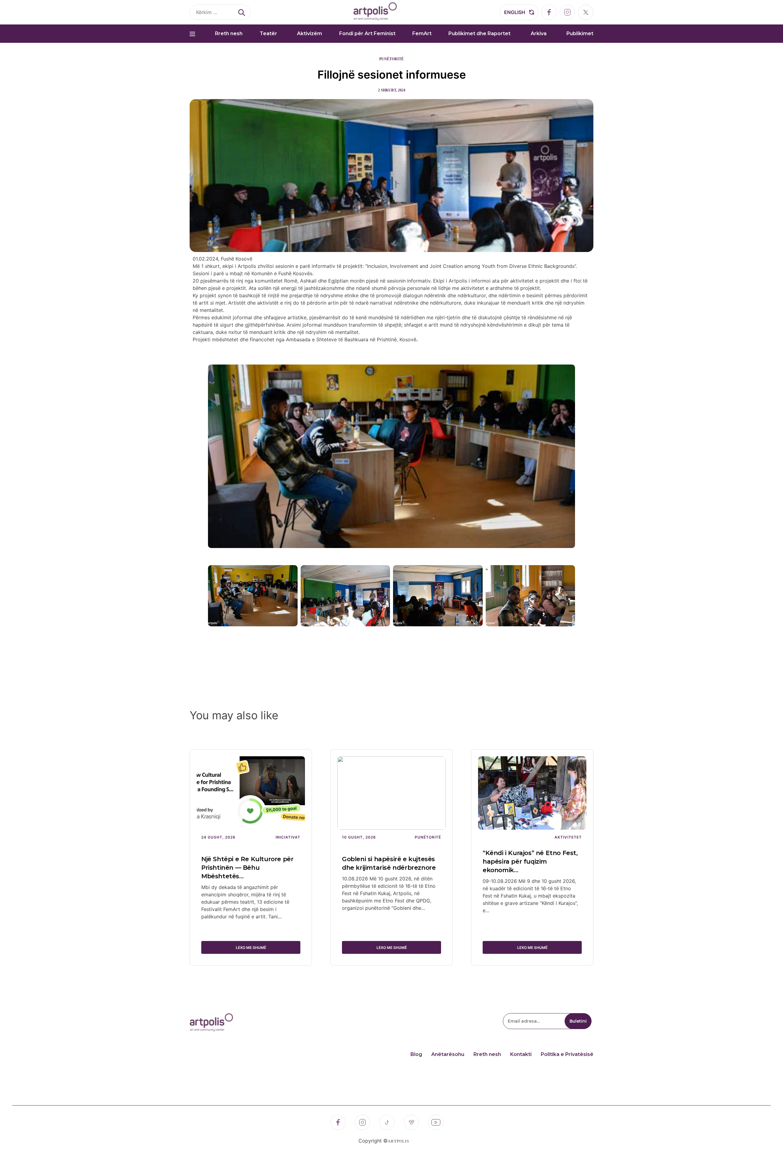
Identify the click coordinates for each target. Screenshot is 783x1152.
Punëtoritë (391, 59)
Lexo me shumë (251, 947)
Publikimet (579, 33)
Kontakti (521, 1054)
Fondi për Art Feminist (367, 33)
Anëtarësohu (447, 1054)
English (514, 12)
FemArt (422, 33)
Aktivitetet (568, 837)
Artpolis (398, 1141)
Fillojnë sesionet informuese (391, 74)
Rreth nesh (229, 33)
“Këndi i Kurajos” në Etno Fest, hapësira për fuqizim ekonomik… (530, 861)
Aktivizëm (309, 33)
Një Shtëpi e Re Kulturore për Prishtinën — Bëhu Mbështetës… (247, 867)
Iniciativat (288, 837)
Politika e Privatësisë (567, 1054)
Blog (416, 1054)
